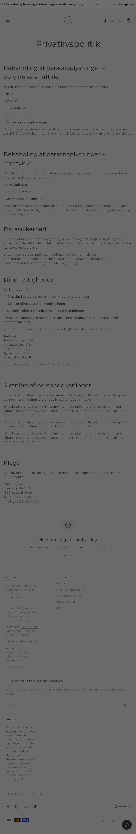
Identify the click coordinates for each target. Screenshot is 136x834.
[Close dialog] (132, 374)
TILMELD (102, 446)
